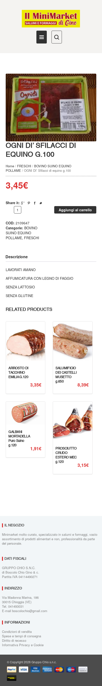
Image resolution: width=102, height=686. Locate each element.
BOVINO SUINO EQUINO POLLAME (38, 168)
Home (10, 166)
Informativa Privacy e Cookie (23, 645)
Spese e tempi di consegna (21, 636)
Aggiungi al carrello (75, 209)
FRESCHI (24, 166)
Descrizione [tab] (16, 256)
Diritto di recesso (14, 640)
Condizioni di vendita (17, 631)
